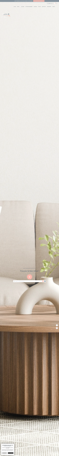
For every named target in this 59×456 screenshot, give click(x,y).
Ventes (18, 6)
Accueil (15, 6)
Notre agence (49, 6)
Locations (22, 6)
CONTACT (53, 6)
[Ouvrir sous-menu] (19, 6)
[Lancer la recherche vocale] (29, 277)
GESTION (39, 6)
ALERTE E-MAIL (44, 6)
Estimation (35, 6)
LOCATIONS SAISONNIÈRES (28, 6)
